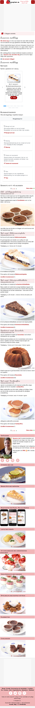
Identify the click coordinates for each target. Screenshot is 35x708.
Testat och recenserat (11, 163)
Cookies (6, 690)
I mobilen (30, 688)
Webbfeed (31, 690)
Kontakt (8, 688)
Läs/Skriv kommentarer (7, 277)
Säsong (7, 147)
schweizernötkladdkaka (23, 284)
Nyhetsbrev (25, 690)
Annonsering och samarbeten (19, 688)
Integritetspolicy (17, 690)
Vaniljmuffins (19, 424)
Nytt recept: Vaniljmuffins (10, 381)
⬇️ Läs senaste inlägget (7, 59)
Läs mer (32, 448)
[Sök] (33, 2)
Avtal (10, 690)
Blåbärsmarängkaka (21, 274)
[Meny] (2, 2)
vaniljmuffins (20, 387)
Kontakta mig (16, 54)
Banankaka (18, 375)
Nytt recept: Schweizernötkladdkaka (14, 280)
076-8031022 (22, 704)
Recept (3, 688)
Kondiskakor (21, 200)
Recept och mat (9, 132)
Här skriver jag (5, 41)
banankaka (21, 334)
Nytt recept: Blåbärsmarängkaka (13, 233)
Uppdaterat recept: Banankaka (12, 330)
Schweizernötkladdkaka (22, 324)
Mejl (15, 704)
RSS (24, 450)
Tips (6, 178)
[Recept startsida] (13, 3)
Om (2, 690)
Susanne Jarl (7, 54)
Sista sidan (29, 188)
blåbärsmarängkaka (20, 237)
